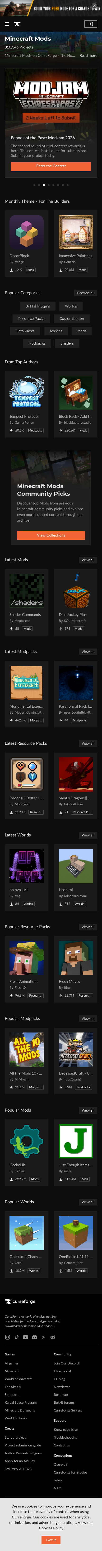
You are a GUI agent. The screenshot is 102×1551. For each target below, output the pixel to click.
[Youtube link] (25, 1337)
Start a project (15, 1437)
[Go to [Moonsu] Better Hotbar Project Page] (26, 786)
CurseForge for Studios (70, 1472)
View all (88, 560)
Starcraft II (12, 1395)
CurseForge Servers (68, 1410)
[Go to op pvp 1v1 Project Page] (26, 877)
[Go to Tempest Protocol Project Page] (26, 404)
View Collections (51, 535)
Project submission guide (23, 1445)
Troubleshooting (65, 1437)
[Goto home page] (17, 24)
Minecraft (12, 1371)
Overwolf (60, 1464)
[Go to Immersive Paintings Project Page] (76, 243)
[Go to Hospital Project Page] (76, 877)
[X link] (43, 1337)
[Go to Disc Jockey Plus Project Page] (76, 602)
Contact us (62, 1445)
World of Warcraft (18, 1379)
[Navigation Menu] (7, 24)
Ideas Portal (62, 1371)
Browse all (85, 293)
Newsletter (62, 1387)
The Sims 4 (13, 1387)
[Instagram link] (7, 1337)
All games (12, 1363)
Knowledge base (66, 1429)
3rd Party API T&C (18, 1469)
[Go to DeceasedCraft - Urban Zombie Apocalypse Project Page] (76, 1061)
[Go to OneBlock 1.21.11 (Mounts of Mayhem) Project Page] (76, 1244)
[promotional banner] (51, 8)
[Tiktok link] (16, 1337)
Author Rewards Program (23, 1453)
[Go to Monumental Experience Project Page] (26, 694)
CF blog (59, 1379)
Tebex (58, 1480)
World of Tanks (16, 1418)
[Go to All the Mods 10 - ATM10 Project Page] (26, 1061)
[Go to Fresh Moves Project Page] (76, 969)
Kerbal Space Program (21, 1402)
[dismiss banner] (94, 6)
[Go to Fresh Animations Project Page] (26, 969)
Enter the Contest (51, 166)
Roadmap (61, 1395)
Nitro (57, 1488)
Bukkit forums (64, 1402)
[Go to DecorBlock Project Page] (26, 243)
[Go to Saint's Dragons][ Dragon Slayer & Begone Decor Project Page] (76, 786)
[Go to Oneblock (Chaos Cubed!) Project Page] (26, 1244)
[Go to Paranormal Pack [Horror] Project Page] (76, 694)
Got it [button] (51, 1540)
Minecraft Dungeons (20, 1410)
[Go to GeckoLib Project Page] (26, 1152)
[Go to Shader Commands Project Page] (26, 602)
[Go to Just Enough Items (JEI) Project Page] (76, 1152)
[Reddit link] (53, 1337)
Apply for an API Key (20, 1461)
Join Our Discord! (67, 1363)
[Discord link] (34, 1337)
